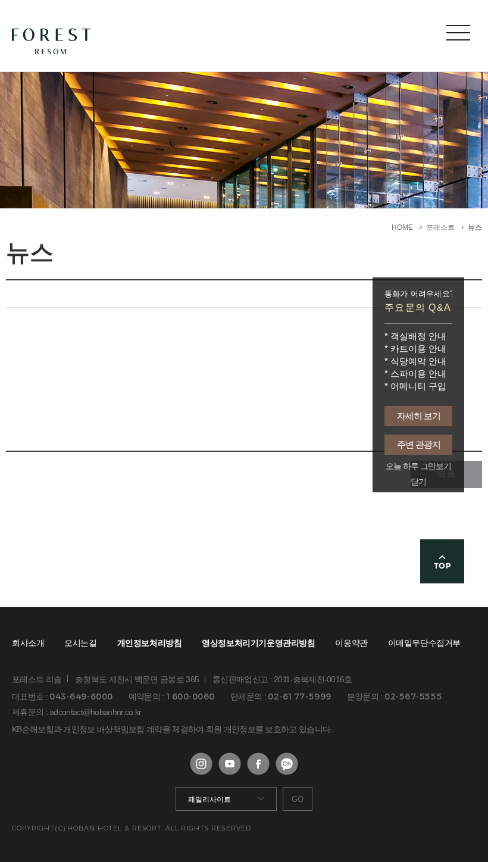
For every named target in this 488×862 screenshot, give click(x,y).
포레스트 (440, 227)
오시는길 (80, 643)
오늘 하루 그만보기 (418, 466)
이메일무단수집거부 (424, 643)
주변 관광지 (418, 444)
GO (298, 799)
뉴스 (475, 227)
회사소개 (28, 643)
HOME (402, 227)
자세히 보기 (418, 416)
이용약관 (351, 643)
